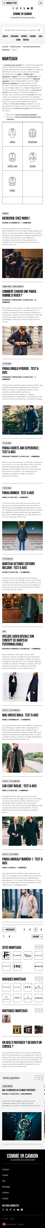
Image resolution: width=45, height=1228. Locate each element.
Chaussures (14, 36)
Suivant (36, 936)
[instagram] (17, 8)
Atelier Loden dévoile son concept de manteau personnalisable (18, 640)
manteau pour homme (13, 65)
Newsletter (11, 3)
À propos (5, 1169)
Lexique (5, 1198)
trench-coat (32, 76)
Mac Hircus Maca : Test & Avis (20, 715)
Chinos (18, 40)
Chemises (24, 36)
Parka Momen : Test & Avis (18, 493)
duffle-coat (28, 74)
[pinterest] (21, 8)
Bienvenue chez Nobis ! (16, 218)
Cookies (20, 1224)
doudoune (6, 76)
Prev (36, 947)
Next (41, 947)
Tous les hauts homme (31, 46)
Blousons (33, 36)
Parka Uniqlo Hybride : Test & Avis (20, 370)
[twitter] (24, 8)
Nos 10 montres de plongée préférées (18, 1090)
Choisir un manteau (9, 83)
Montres (26, 40)
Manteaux (6, 50)
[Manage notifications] (4, 1224)
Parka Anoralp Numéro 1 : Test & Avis (22, 861)
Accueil (5, 46)
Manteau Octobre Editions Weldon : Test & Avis (18, 566)
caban (19, 74)
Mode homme (15, 46)
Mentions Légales (9, 1224)
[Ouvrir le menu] (40, 3)
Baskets (5, 36)
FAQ (3, 1181)
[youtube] (28, 8)
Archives (5, 1192)
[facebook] (13, 8)
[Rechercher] (39, 30)
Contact (5, 1175)
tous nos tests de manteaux (26, 114)
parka (14, 76)
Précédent (10, 929)
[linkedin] (32, 8)
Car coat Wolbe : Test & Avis (19, 786)
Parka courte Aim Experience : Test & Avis (21, 450)
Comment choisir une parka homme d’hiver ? (19, 293)
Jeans (40, 36)
